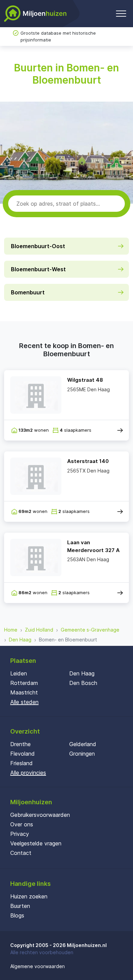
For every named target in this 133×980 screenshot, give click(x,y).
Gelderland (82, 744)
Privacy (19, 833)
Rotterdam (24, 683)
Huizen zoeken (28, 896)
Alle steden (24, 702)
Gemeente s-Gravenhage (90, 630)
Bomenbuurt (28, 292)
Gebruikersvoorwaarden (40, 814)
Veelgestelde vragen (35, 843)
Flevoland (22, 753)
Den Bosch (83, 683)
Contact (20, 852)
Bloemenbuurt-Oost (38, 246)
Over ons (21, 824)
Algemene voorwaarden (37, 966)
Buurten (20, 905)
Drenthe (20, 744)
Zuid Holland (39, 630)
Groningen (82, 753)
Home (10, 630)
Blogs (17, 915)
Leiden (18, 673)
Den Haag (20, 639)
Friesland (21, 763)
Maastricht (24, 692)
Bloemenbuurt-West (38, 269)
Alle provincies (28, 772)
